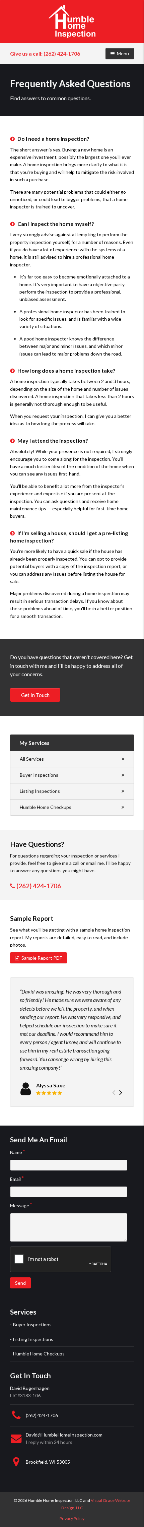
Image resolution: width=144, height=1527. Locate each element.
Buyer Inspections (39, 775)
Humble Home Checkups (45, 807)
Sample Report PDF (41, 958)
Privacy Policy (72, 1518)
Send (20, 1283)
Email (15, 1179)
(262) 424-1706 (45, 53)
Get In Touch (35, 695)
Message (19, 1205)
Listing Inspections (40, 791)
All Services (32, 759)
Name (16, 1152)
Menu (125, 53)
